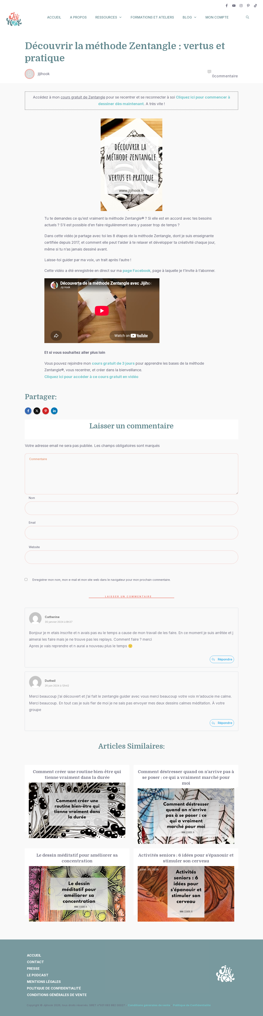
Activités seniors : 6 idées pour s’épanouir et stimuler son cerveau (186, 885)
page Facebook (136, 270)
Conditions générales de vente (149, 1005)
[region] (53, 978)
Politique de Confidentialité (192, 1005)
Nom (32, 498)
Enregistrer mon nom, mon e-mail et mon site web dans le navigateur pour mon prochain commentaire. (101, 579)
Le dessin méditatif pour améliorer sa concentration (77, 885)
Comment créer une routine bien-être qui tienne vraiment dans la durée (77, 804)
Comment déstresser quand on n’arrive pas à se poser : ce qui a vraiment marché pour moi (186, 804)
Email (32, 522)
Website (34, 547)
